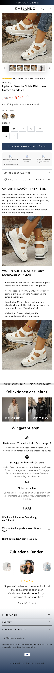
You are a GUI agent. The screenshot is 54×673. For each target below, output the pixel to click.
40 (5, 136)
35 (5, 128)
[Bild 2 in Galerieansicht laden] (20, 68)
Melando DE (22, 663)
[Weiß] (5, 116)
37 (22, 128)
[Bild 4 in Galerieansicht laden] (34, 68)
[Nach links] (4, 68)
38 (31, 128)
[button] (43, 9)
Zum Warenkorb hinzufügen (27, 146)
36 (14, 128)
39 (39, 128)
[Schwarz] (13, 116)
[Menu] (3, 9)
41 (14, 136)
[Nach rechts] (50, 68)
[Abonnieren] (50, 638)
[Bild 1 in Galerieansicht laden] (13, 68)
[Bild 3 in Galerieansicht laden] (27, 68)
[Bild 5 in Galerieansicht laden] (41, 68)
